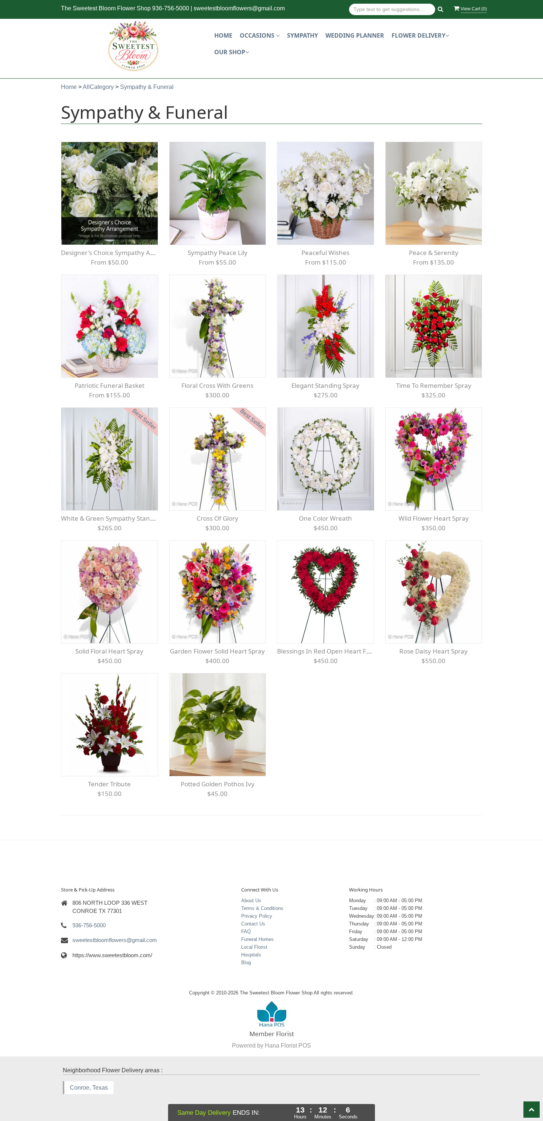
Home (223, 35)
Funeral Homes (257, 939)
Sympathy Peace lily (217, 252)
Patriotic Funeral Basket (109, 385)
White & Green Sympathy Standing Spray (121, 518)
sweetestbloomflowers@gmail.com (239, 8)
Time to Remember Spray (433, 385)
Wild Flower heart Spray (434, 518)
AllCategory (98, 87)
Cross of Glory (217, 518)
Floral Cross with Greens (217, 385)
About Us (251, 900)
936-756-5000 (170, 8)
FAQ (246, 931)
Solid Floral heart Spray (109, 651)
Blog (246, 962)
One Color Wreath (325, 518)
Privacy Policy (256, 916)
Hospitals (251, 955)
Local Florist (254, 947)
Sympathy (302, 35)
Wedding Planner (354, 35)
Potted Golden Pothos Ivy (218, 784)
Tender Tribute (109, 784)
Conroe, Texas (89, 1087)
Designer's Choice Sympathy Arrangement (123, 252)
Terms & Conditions (262, 908)
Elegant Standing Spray (325, 385)
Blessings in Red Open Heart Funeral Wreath (343, 651)
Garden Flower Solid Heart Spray (217, 651)
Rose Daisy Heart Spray (433, 651)
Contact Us (253, 924)
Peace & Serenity (433, 252)
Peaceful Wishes (325, 252)
